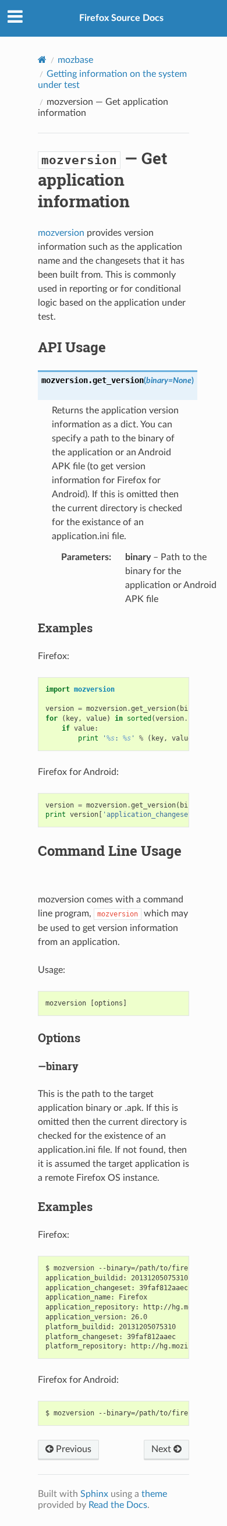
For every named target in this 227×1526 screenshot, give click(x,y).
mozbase (75, 60)
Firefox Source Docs (121, 18)
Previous (72, 1449)
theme (154, 1494)
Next (162, 1449)
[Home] (42, 60)
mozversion (61, 233)
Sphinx (94, 1494)
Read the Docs (117, 1505)
